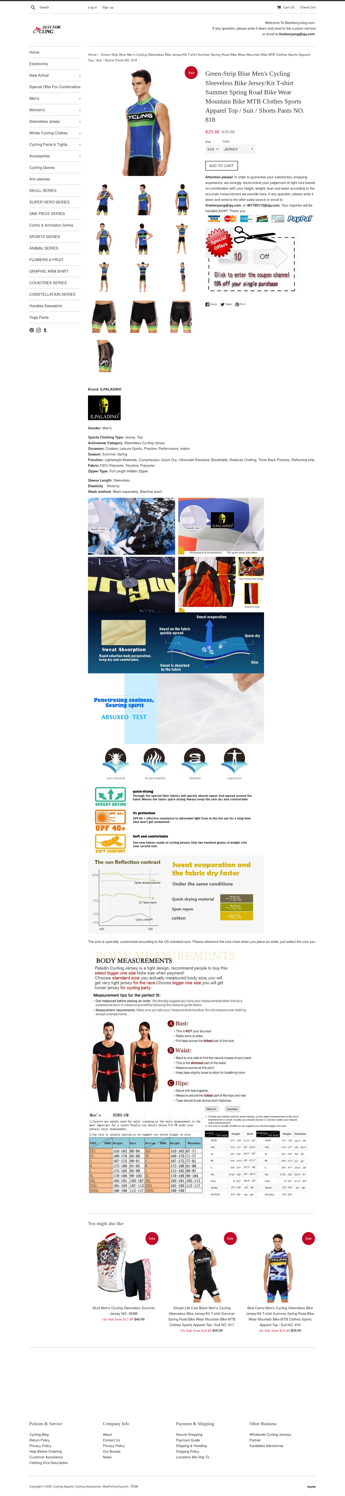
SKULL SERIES (43, 190)
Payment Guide (188, 1439)
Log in (92, 7)
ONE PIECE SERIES (47, 213)
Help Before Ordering (45, 1451)
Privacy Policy (40, 1445)
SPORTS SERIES (44, 236)
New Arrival (55, 75)
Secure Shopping (189, 1434)
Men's (55, 98)
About (107, 1434)
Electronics (38, 63)
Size (208, 142)
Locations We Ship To (192, 1456)
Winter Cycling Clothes (55, 133)
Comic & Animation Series (51, 225)
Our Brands (112, 1451)
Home (34, 52)
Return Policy (39, 1439)
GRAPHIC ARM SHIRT (49, 271)
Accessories (55, 156)
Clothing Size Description (48, 1462)
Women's (55, 109)
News (107, 1456)
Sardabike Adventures (266, 1445)
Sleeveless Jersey (55, 121)
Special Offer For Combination (55, 86)
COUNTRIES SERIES (48, 282)
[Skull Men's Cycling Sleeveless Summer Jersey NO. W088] (123, 1267)
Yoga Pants (39, 317)
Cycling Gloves (42, 167)
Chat (134, 1486)
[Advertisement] (170, 1388)
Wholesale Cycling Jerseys (270, 1434)
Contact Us (111, 1439)
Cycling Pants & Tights (55, 144)
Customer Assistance (46, 1456)
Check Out (308, 7)
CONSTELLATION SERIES (52, 294)
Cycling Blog (39, 1434)
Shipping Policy (187, 1451)
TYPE (226, 142)
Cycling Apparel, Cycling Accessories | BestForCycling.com (91, 1486)
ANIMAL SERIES (43, 248)
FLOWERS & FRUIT (46, 259)
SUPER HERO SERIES (49, 202)
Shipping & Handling (191, 1445)
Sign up (108, 7)
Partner (255, 1439)
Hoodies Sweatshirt (45, 305)
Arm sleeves (39, 179)
